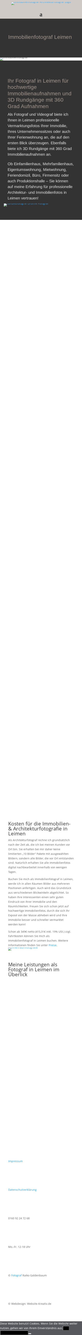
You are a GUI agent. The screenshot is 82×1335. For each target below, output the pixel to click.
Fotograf (16, 1275)
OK (66, 1328)
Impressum (15, 1161)
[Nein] (29, 1333)
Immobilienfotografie (45, 1026)
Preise (52, 945)
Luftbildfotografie (43, 1108)
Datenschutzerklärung (22, 1189)
